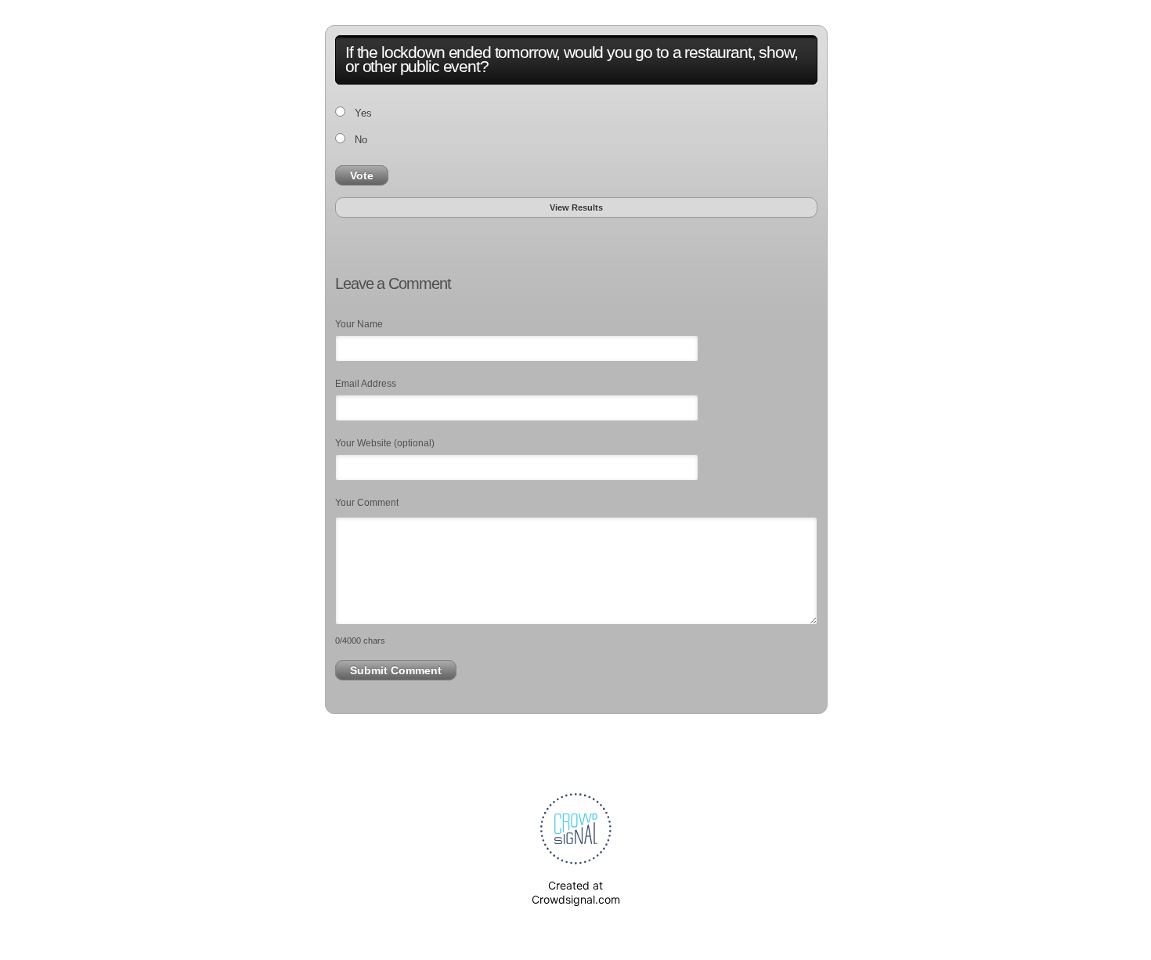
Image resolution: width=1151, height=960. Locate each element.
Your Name (359, 324)
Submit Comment (396, 670)
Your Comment (367, 502)
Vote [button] (361, 175)
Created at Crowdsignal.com (576, 892)
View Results (576, 207)
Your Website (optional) (385, 443)
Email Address (365, 383)
